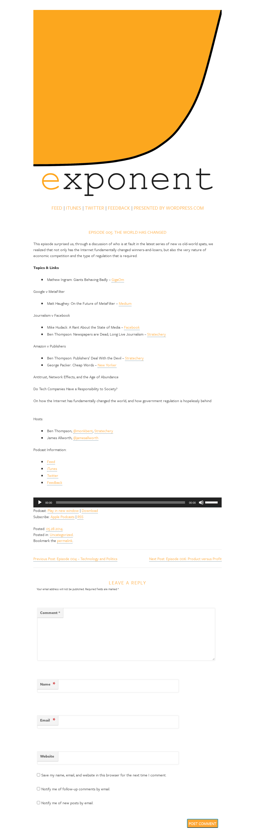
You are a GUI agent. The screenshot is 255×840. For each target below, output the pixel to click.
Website (47, 756)
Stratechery (156, 334)
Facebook (132, 327)
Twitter (94, 208)
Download (90, 510)
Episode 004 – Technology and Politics (75, 558)
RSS (80, 516)
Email (47, 720)
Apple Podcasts (62, 516)
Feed (57, 208)
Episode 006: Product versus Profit (185, 558)
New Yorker (107, 365)
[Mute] (201, 502)
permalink (64, 540)
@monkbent (83, 430)
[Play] (39, 502)
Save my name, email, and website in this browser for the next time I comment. (103, 775)
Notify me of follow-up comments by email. (75, 789)
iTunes (73, 208)
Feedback (119, 208)
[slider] (212, 501)
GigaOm (118, 279)
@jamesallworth (85, 437)
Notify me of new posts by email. (67, 802)
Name (47, 684)
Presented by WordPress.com (169, 208)
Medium (125, 303)
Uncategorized (61, 534)
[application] (127, 502)
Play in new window (63, 510)
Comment (50, 612)
